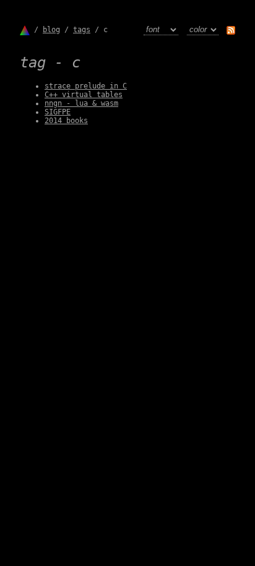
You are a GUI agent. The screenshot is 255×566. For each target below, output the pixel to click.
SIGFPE (58, 112)
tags (81, 29)
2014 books (66, 120)
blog (51, 29)
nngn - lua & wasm (81, 103)
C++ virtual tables (84, 94)
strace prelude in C (86, 86)
